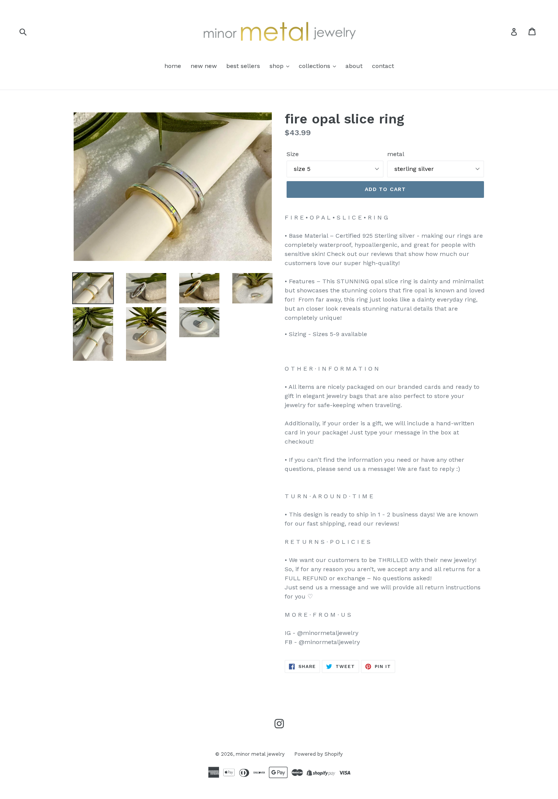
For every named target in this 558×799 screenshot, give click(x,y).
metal (395, 154)
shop (277, 65)
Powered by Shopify (318, 754)
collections (315, 65)
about (354, 65)
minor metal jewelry (260, 754)
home (172, 65)
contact (383, 65)
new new (204, 65)
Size (293, 154)
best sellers (243, 65)
